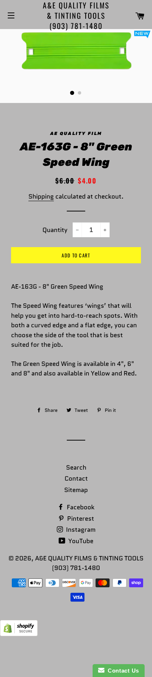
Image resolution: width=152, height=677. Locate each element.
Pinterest (80, 518)
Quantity (55, 229)
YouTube (80, 541)
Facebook (79, 507)
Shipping (41, 196)
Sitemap (76, 489)
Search (76, 467)
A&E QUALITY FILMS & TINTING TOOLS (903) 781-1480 (76, 15)
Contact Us (121, 670)
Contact (76, 478)
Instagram (80, 529)
